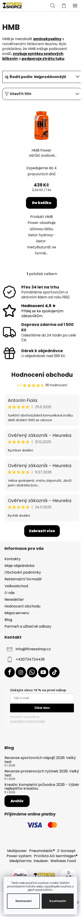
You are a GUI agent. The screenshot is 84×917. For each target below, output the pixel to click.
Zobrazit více (42, 530)
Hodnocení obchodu (42, 375)
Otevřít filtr (21, 93)
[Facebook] (9, 672)
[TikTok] (54, 672)
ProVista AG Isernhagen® (56, 855)
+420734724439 (30, 659)
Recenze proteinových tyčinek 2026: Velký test (41, 773)
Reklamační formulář (23, 579)
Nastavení (23, 901)
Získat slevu (42, 707)
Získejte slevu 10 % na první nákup (38, 690)
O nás (9, 592)
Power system (19, 855)
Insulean (41, 860)
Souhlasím (57, 901)
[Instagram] (21, 672)
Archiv (17, 801)
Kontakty (12, 558)
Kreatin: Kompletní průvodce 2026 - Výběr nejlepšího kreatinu (41, 787)
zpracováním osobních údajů (27, 721)
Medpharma (20, 860)
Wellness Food (63, 860)
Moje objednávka (19, 565)
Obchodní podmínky (22, 572)
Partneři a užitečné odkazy (27, 626)
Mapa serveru (16, 613)
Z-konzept (66, 850)
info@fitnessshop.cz (33, 649)
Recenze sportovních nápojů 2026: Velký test (40, 760)
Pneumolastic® (42, 850)
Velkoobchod (16, 586)
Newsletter (14, 599)
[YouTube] (43, 672)
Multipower (17, 850)
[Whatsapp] (32, 672)
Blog (8, 619)
